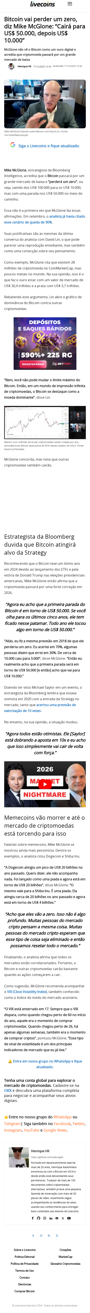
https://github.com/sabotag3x (47, 1157)
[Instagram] (44, 1217)
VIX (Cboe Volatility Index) (27, 991)
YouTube (31, 1130)
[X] (62, 1217)
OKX (8, 1090)
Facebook (62, 1123)
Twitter (78, 1123)
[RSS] (49, 1235)
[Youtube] (69, 1217)
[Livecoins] (42, 4)
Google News (55, 1130)
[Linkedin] (50, 1217)
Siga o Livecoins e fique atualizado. (49, 145)
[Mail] (56, 1217)
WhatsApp (63, 1116)
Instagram (13, 1130)
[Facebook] (32, 1217)
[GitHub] (38, 1217)
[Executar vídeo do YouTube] (45, 784)
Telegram (12, 1123)
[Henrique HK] (12, 66)
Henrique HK (24, 66)
